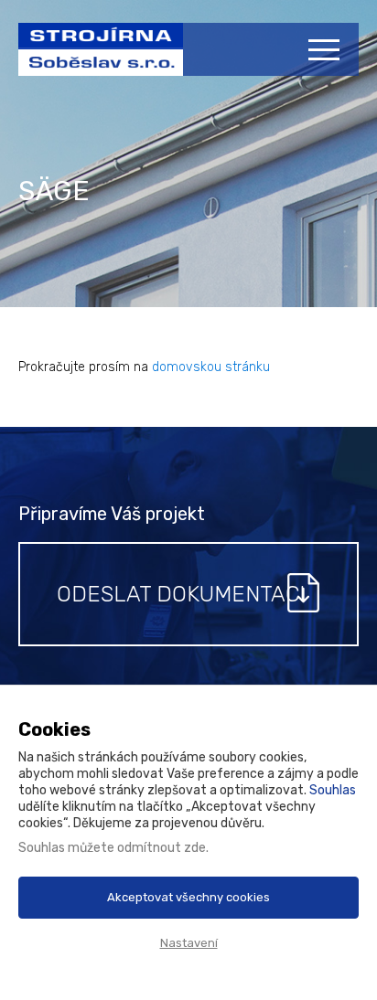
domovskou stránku (211, 367)
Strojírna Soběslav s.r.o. (91, 58)
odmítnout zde (161, 848)
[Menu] (327, 49)
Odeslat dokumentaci (181, 594)
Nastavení (189, 943)
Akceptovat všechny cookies (188, 897)
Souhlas (332, 790)
